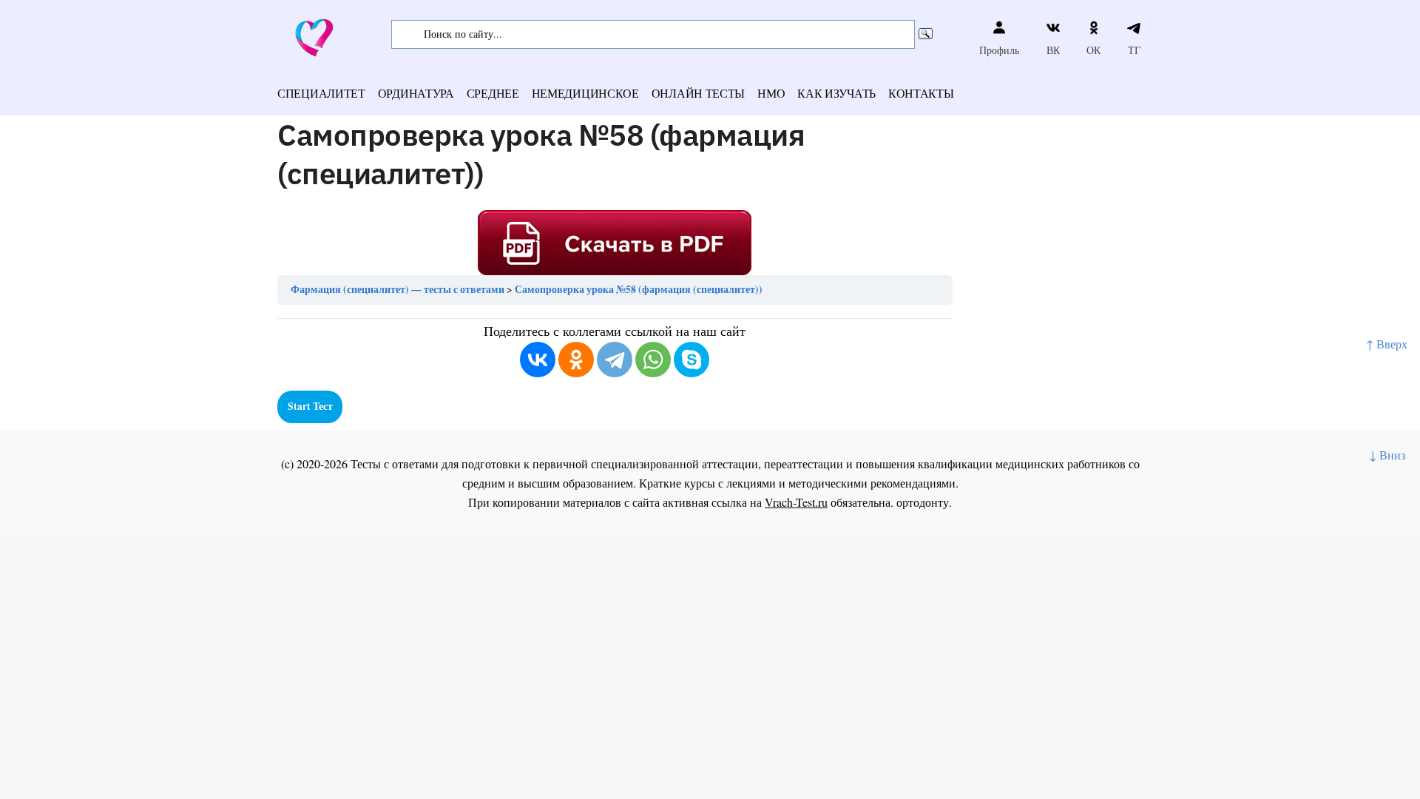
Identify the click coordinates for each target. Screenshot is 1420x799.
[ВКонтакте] (537, 359)
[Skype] (691, 359)
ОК (1093, 50)
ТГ (1134, 50)
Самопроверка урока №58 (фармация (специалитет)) (639, 289)
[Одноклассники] (576, 359)
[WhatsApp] (653, 359)
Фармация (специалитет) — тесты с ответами (397, 289)
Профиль (999, 50)
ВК (1053, 50)
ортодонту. (924, 502)
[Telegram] (614, 359)
